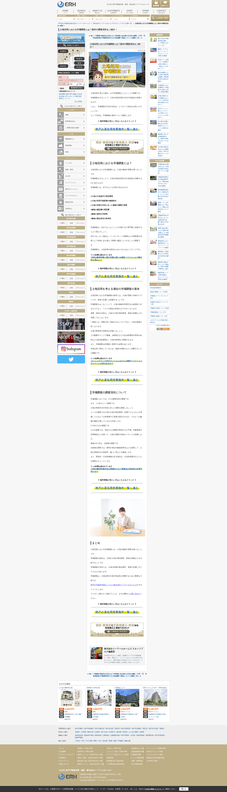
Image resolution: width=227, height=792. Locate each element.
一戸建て (62, 223)
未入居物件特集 (137, 764)
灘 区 (79, 63)
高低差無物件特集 (138, 751)
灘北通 (119, 732)
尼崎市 (162, 728)
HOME (65, 11)
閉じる (183, 789)
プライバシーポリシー (67, 754)
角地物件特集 (136, 754)
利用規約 (62, 758)
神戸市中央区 (153, 728)
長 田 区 (63, 66)
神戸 (70, 94)
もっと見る (78, 101)
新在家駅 (62, 94)
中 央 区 (79, 67)
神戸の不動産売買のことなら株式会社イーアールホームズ (114, 585)
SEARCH (81, 11)
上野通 (83, 732)
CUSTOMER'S (113, 11)
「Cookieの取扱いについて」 (153, 789)
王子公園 (89, 741)
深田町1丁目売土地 (93, 688)
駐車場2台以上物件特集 (115, 761)
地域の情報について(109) (158, 292)
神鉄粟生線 (149, 735)
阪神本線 (98, 735)
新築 (66, 115)
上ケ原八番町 (77, 714)
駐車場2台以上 (70, 121)
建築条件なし (70, 139)
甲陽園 (120, 741)
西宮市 (71, 714)
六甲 (82, 741)
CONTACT (161, 11)
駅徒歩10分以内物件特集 (155, 758)
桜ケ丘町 (135, 714)
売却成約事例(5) (155, 288)
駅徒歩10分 (69, 202)
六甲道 (77, 741)
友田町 (77, 732)
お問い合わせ (135, 594)
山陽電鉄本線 (115, 735)
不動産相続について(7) (158, 312)
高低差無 (68, 145)
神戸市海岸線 (159, 735)
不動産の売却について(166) (159, 308)
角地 (66, 152)
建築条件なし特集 (138, 748)
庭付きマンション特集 (155, 751)
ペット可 (68, 163)
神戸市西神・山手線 (128, 735)
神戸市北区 (110, 728)
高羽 (67, 94)
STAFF (129, 11)
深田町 (106, 714)
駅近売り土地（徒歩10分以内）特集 (90, 761)
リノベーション (70, 182)
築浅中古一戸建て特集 (85, 751)
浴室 (79, 96)
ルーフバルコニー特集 (155, 754)
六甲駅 (123, 717)
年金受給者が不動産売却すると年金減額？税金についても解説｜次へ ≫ (117, 38)
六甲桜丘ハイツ (120, 688)
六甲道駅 (95, 717)
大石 (99, 741)
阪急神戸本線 (89, 735)
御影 (115, 741)
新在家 (105, 741)
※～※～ (68, 98)
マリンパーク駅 (154, 717)
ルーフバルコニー (71, 195)
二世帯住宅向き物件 (72, 128)
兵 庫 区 (63, 51)
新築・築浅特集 (137, 761)
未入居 (67, 176)
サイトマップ (64, 761)
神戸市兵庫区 (136, 728)
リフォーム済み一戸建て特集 (117, 751)
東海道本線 (79, 735)
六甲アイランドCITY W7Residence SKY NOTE (161, 688)
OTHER (145, 11)
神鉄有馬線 (140, 735)
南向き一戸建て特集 (114, 748)
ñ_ (63, 98)
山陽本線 (106, 735)
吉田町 (97, 732)
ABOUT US (97, 11)
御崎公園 (127, 741)
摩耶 (95, 741)
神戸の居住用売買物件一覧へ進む (117, 129)
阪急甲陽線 (79, 737)
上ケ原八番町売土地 (65, 688)
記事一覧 (141, 36)
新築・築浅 (69, 169)
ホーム (61, 748)
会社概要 (62, 751)
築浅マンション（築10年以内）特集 (90, 754)
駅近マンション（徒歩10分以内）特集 (91, 764)
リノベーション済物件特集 (156, 748)
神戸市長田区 (125, 728)
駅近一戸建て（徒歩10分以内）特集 (90, 758)
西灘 (110, 741)
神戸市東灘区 (157, 714)
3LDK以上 (68, 208)
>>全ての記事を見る (162, 325)
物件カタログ (64, 764)
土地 (71, 223)
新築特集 (110, 758)
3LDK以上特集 (152, 761)
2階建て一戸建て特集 (85, 748)
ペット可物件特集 (138, 758)
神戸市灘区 (100, 714)
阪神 (60, 98)
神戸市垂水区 (99, 728)
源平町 (125, 732)
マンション (80, 223)
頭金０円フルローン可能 (69, 96)
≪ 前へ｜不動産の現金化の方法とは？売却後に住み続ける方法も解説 (113, 36)
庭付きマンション (71, 189)
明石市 (145, 728)
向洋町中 (164, 714)
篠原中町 (90, 732)
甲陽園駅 (67, 717)
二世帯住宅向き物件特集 (115, 764)
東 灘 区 (79, 59)
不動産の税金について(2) (158, 316)
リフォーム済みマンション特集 (118, 754)
